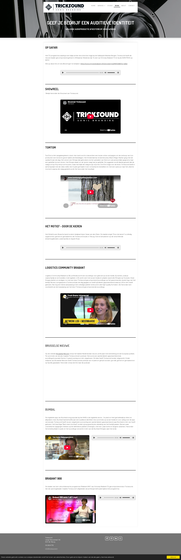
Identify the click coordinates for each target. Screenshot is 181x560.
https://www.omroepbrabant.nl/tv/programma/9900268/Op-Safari (103, 64)
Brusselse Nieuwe (62, 354)
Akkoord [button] (173, 557)
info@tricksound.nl (51, 549)
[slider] (82, 73)
